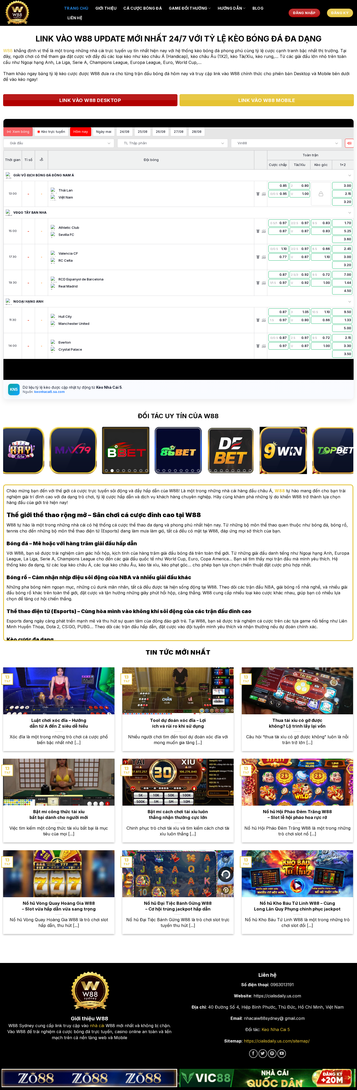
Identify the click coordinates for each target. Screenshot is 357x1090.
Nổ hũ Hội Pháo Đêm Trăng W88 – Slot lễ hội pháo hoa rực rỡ (297, 814)
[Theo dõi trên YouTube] (281, 1053)
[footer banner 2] (268, 1078)
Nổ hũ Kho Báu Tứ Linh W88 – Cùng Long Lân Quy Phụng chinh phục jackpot (297, 906)
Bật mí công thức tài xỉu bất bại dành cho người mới (59, 814)
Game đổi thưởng (188, 8)
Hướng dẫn (230, 8)
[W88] (30, 13)
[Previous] (14, 450)
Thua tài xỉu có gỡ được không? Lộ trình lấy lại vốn (297, 723)
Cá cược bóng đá (142, 8)
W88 (8, 50)
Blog (257, 8)
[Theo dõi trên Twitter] (262, 1053)
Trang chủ (76, 8)
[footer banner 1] (90, 1078)
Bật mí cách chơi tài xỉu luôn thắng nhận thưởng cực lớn (178, 814)
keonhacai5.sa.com (49, 392)
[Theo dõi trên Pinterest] (272, 1053)
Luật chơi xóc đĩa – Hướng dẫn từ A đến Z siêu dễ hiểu (59, 723)
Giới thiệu (106, 8)
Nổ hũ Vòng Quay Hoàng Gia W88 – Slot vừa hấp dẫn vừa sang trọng (59, 906)
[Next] (341, 450)
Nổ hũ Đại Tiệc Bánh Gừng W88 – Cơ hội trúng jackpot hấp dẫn (178, 906)
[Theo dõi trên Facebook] (253, 1053)
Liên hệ (74, 18)
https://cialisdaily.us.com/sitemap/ (277, 1041)
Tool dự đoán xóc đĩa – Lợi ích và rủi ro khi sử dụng (178, 723)
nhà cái (97, 1025)
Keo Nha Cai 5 (276, 1029)
